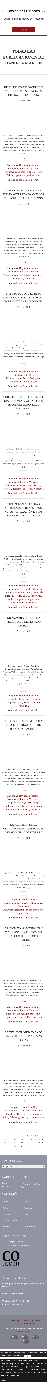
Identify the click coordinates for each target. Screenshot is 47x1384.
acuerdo (21, 485)
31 (18, 1143)
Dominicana (16, 381)
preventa (23, 913)
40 (15, 1146)
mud (38, 1013)
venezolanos (17, 602)
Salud (26, 1214)
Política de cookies (26, 1323)
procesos (34, 599)
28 (8, 1143)
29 (11, 1143)
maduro (28, 275)
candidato (20, 171)
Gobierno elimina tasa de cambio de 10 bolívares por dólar (23, 1036)
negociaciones (12, 1017)
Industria (25, 902)
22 (29, 1139)
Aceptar (27, 1356)
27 (5, 1143)
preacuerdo (17, 278)
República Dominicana (17, 809)
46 (35, 1146)
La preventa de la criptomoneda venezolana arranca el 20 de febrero (23, 828)
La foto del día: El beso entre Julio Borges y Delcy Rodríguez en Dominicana (23, 297)
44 (29, 1146)
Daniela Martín (23, 63)
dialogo (36, 485)
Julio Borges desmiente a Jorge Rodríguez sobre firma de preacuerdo (23, 725)
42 (22, 1146)
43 (25, 1146)
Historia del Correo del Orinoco (18, 1245)
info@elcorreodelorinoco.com (13, 1304)
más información (15, 1356)
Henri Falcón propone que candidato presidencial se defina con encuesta (23, 91)
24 (35, 1139)
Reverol (28, 702)
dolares (13, 1117)
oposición (20, 175)
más (24, 159)
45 (32, 1146)
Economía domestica (10, 1220)
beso (19, 378)
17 (11, 1139)
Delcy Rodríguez (31, 378)
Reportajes (28, 1208)
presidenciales (33, 175)
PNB (19, 702)
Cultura (26, 1202)
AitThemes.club (23, 1331)
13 (38, 1136)
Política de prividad (32, 1320)
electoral (7, 488)
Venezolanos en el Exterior (17, 592)
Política (24, 168)
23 (32, 1139)
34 (29, 1143)
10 (28, 1136)
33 (25, 1143)
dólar (5, 1117)
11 (31, 1136)
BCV (17, 1113)
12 (35, 1136)
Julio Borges (30, 381)
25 (39, 1139)
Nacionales (13, 168)
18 (15, 1139)
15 (5, 1139)
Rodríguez (37, 1017)
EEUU (25, 595)
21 (25, 1139)
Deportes (27, 1220)
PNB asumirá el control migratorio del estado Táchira (23, 621)
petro (40, 909)
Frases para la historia (15, 1242)
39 (11, 1146)
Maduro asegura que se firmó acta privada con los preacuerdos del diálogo (23, 194)
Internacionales (11, 588)
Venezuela (34, 168)
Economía (27, 899)
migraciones (22, 599)
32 (22, 1143)
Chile (28, 485)
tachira (36, 702)
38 (42, 1143)
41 (18, 1146)
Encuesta (30, 171)
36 (35, 1143)
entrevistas (35, 595)
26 (42, 1139)
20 (22, 1139)
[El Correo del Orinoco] (23, 11)
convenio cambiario (32, 1113)
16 (8, 1139)
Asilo (18, 595)
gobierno (18, 275)
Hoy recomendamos (29, 165)
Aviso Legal (15, 1320)
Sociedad (38, 588)
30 (15, 1143)
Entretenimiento (29, 1227)
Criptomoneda (21, 909)
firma (30, 802)
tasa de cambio (36, 1117)
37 (39, 1143)
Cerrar (3, 1380)
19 (18, 1139)
